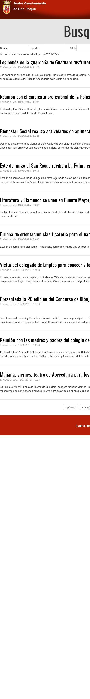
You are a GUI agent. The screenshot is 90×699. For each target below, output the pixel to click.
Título (73, 48)
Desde (4, 48)
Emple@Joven (21, 281)
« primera (70, 407)
